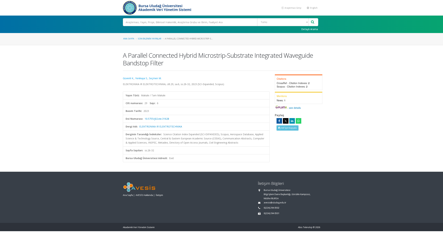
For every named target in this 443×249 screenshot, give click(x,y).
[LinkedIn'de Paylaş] (292, 121)
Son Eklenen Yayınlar (149, 38)
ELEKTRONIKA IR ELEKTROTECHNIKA (160, 126)
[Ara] (313, 22)
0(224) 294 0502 (271, 207)
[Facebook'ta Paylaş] (279, 121)
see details (295, 107)
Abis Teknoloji (305, 227)
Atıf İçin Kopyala (289, 127)
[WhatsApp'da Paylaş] (298, 121)
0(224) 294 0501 (271, 213)
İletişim (159, 195)
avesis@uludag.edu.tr (275, 202)
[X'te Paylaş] (285, 121)
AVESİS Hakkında (144, 195)
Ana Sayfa (128, 38)
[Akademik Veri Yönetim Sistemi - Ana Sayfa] (130, 8)
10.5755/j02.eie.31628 (157, 118)
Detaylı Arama (309, 29)
